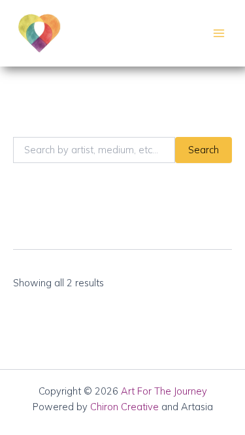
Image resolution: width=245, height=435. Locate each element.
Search (203, 149)
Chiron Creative (124, 406)
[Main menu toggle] (219, 33)
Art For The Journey (164, 391)
